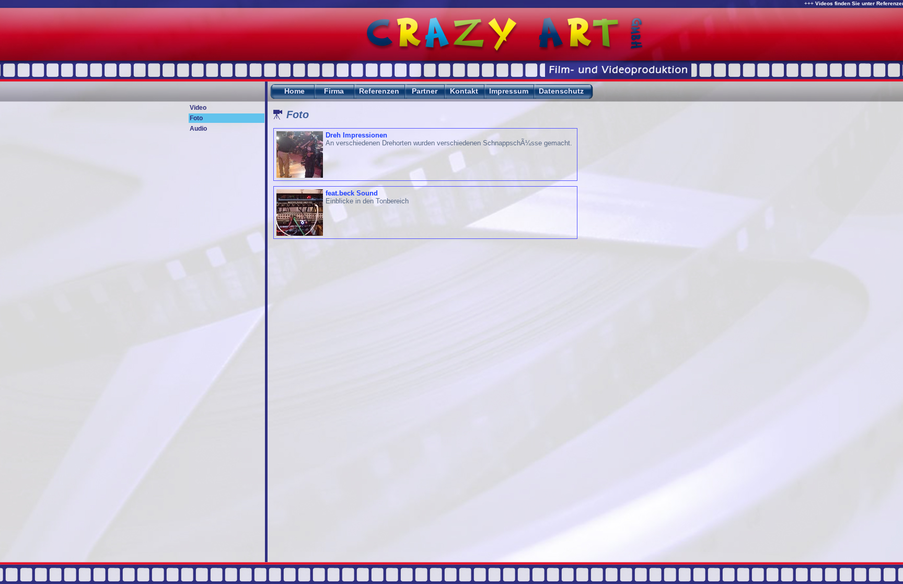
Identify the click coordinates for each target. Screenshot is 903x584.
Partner (424, 91)
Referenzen (379, 91)
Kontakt (464, 91)
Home (294, 91)
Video (198, 107)
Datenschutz (561, 91)
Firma (334, 91)
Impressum (508, 91)
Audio (198, 128)
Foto (196, 118)
